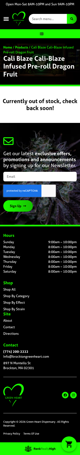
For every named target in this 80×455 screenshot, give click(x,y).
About (7, 320)
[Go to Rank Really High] (40, 449)
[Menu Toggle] (42, 34)
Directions (11, 333)
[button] (6, 19)
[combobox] (48, 19)
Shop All (9, 289)
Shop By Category (16, 296)
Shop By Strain (14, 309)
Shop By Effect (14, 302)
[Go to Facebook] (65, 395)
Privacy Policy (11, 433)
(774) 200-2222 (15, 351)
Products (21, 47)
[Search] (72, 19)
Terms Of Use (31, 433)
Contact (9, 327)
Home (7, 47)
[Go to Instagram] (73, 395)
